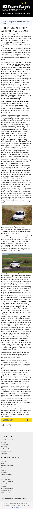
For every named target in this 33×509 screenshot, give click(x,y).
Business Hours (6, 490)
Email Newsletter (6, 475)
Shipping (3, 468)
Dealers (3, 486)
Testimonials (5, 444)
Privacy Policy (5, 484)
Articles (3, 442)
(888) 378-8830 (16, 507)
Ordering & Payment (7, 465)
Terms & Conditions (7, 481)
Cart (2, 463)
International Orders (7, 479)
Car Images (4, 446)
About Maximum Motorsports (10, 440)
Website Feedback (6, 493)
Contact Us (4, 477)
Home (5, 22)
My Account (4, 461)
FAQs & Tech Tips (6, 451)
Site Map (4, 453)
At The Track (5, 449)
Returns (3, 470)
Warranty (4, 472)
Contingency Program (7, 488)
